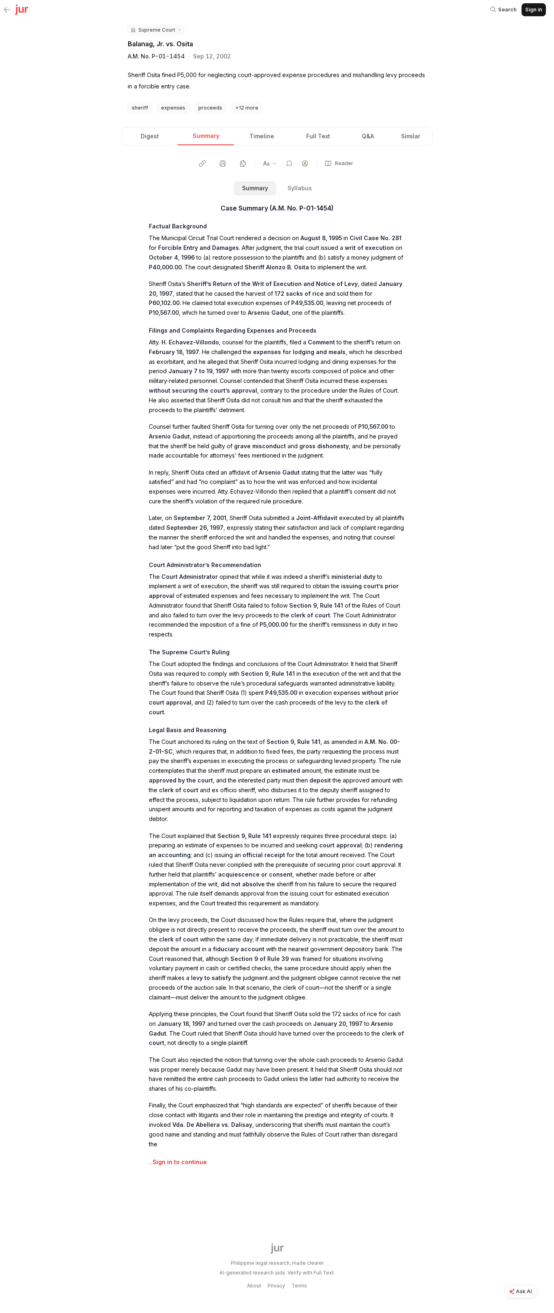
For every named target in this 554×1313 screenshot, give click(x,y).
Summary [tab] (255, 188)
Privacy (276, 1286)
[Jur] (22, 8)
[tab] (150, 136)
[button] (156, 30)
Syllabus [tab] (300, 188)
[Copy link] (202, 163)
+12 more (246, 108)
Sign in (533, 9)
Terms (299, 1286)
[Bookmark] (289, 163)
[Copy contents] (242, 163)
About (254, 1286)
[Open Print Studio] (222, 163)
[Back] (7, 10)
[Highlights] (305, 163)
